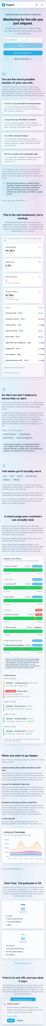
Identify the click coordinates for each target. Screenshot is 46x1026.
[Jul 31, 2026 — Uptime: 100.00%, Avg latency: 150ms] (18, 618)
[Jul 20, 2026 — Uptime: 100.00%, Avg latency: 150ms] (9, 618)
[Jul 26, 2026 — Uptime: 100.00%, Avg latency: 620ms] (14, 570)
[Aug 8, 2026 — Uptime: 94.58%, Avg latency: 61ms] (25, 649)
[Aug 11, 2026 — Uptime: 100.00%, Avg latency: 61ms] (28, 649)
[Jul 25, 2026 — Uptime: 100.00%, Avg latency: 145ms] (13, 631)
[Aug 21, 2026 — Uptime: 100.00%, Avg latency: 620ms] (36, 570)
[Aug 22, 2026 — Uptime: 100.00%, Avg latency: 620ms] (37, 570)
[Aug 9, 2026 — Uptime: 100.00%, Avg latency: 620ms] (26, 570)
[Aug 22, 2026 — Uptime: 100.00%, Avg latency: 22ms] (37, 600)
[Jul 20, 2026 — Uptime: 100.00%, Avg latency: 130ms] (9, 587)
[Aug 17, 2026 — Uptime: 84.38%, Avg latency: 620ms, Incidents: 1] (33, 570)
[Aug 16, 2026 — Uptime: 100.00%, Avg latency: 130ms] (32, 587)
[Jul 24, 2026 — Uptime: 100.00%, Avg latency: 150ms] (12, 618)
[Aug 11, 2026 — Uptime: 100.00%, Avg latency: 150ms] (28, 618)
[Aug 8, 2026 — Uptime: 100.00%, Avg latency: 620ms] (25, 570)
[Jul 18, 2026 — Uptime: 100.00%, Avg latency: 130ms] (7, 587)
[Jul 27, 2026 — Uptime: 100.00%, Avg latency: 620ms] (15, 570)
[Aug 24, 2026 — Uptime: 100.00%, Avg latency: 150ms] (39, 618)
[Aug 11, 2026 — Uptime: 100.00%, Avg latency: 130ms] (28, 587)
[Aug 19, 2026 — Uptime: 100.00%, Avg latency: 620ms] (35, 570)
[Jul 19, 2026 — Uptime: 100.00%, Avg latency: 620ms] (8, 570)
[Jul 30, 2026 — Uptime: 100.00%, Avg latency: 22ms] (17, 600)
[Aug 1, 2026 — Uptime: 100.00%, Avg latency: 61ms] (19, 649)
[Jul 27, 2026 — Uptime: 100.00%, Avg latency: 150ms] (15, 618)
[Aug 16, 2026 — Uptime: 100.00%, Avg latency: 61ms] (32, 649)
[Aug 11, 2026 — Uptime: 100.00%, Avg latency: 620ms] (28, 570)
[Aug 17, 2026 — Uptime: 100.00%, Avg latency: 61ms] (33, 649)
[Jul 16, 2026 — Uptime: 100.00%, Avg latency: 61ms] (5, 649)
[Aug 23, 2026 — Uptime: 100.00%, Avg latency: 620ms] (38, 570)
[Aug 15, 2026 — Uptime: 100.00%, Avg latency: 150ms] (31, 618)
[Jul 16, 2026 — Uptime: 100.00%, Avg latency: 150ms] (5, 618)
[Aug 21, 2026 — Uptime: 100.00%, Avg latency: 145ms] (36, 631)
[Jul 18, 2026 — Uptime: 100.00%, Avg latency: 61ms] (7, 649)
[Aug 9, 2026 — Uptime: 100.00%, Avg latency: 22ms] (26, 600)
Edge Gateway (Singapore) (15, 343)
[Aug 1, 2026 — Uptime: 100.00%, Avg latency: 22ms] (19, 600)
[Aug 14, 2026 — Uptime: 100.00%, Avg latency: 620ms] (30, 570)
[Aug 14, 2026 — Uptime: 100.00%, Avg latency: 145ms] (30, 631)
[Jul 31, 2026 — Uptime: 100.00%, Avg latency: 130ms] (18, 587)
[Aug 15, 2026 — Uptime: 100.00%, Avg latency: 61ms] (31, 649)
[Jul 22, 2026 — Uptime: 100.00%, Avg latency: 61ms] (10, 649)
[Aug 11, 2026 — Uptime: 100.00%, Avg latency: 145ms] (28, 631)
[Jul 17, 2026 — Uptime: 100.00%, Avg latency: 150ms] (6, 618)
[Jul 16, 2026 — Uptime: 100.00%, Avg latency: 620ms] (5, 570)
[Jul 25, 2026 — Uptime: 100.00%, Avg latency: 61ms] (13, 649)
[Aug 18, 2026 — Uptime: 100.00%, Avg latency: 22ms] (34, 600)
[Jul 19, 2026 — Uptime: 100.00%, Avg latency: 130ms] (8, 587)
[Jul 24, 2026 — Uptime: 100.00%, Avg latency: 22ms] (12, 600)
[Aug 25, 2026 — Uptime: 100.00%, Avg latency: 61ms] (40, 649)
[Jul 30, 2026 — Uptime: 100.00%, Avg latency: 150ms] (17, 618)
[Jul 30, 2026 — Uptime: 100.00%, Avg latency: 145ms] (17, 631)
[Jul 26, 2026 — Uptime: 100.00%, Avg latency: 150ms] (14, 618)
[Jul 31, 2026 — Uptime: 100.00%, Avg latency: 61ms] (18, 649)
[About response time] (17, 291)
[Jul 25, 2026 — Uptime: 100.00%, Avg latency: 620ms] (13, 570)
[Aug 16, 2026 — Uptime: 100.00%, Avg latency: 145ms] (32, 631)
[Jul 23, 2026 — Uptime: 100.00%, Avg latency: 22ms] (11, 600)
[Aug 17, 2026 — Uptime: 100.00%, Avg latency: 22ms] (33, 600)
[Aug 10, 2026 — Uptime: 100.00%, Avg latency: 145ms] (27, 631)
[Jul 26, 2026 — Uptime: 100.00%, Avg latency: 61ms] (14, 649)
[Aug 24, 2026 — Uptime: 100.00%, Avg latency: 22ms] (39, 600)
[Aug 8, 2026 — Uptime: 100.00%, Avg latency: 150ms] (25, 618)
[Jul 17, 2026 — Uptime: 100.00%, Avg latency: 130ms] (6, 587)
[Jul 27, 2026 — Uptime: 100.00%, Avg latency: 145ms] (15, 631)
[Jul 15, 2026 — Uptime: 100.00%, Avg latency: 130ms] (4, 587)
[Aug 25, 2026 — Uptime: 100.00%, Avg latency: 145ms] (40, 631)
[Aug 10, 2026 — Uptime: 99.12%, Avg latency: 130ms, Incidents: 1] (27, 587)
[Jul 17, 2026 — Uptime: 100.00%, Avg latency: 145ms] (6, 631)
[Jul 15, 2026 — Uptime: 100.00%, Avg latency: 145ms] (4, 631)
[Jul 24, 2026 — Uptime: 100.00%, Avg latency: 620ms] (12, 570)
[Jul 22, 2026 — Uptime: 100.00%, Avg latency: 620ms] (10, 570)
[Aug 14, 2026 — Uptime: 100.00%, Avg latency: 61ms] (30, 649)
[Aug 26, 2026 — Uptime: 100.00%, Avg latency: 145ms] (41, 631)
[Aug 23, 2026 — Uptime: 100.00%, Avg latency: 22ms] (38, 600)
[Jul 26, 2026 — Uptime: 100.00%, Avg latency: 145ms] (14, 631)
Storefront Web (11, 331)
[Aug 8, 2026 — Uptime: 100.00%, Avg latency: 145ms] (25, 631)
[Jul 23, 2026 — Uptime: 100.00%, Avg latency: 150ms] (11, 618)
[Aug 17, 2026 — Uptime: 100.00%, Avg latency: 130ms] (33, 587)
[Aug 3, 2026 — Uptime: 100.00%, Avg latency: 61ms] (21, 649)
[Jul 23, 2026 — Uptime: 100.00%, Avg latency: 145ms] (11, 631)
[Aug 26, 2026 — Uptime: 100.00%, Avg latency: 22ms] (41, 600)
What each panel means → (12, 373)
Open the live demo (21, 59)
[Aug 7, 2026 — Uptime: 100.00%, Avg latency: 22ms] (24, 600)
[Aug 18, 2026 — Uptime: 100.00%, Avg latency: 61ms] (34, 649)
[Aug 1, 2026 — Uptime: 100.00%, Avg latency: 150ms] (19, 618)
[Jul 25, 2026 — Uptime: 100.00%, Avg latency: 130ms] (13, 587)
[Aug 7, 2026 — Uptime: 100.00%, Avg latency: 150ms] (24, 618)
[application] (23, 849)
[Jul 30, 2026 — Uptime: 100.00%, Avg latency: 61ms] (17, 649)
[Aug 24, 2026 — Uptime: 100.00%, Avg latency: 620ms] (39, 570)
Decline (20, 1020)
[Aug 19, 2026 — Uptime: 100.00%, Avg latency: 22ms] (35, 600)
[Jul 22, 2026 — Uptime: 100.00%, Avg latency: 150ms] (10, 618)
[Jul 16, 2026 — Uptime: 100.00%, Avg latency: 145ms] (5, 631)
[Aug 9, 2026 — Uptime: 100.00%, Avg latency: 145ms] (26, 631)
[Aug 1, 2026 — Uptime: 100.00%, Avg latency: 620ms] (19, 570)
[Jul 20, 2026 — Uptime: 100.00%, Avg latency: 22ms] (9, 600)
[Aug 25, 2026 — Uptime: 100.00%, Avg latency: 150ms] (40, 618)
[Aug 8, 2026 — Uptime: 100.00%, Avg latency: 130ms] (25, 587)
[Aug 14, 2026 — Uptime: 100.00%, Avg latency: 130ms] (30, 587)
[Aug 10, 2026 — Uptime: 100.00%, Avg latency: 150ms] (27, 618)
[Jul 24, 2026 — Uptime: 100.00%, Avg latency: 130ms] (12, 587)
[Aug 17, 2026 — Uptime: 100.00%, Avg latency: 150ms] (33, 618)
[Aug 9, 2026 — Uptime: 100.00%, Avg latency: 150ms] (26, 618)
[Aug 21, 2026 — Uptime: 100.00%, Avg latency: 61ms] (36, 649)
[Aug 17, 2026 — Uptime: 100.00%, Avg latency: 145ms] (33, 631)
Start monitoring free (22, 53)
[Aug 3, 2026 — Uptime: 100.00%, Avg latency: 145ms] (21, 631)
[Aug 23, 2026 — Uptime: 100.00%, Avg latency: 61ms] (38, 649)
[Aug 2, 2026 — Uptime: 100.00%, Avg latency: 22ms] (20, 600)
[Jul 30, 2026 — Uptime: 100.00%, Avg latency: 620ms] (17, 570)
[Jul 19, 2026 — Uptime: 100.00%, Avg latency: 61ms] (8, 649)
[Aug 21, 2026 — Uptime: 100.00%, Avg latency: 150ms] (36, 618)
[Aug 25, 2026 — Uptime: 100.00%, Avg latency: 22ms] (40, 600)
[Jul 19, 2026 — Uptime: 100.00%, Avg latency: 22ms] (8, 600)
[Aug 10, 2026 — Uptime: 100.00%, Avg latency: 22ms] (27, 600)
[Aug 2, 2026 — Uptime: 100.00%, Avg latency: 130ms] (20, 587)
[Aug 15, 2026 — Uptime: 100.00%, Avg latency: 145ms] (31, 631)
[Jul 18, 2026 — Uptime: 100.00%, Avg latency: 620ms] (7, 570)
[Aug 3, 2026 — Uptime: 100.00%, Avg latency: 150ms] (21, 618)
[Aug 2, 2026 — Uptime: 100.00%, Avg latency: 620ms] (20, 570)
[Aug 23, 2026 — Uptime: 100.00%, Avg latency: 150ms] (38, 618)
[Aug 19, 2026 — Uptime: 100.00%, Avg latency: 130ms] (35, 587)
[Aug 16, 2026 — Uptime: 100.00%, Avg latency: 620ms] (32, 570)
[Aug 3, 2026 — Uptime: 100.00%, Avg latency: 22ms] (21, 600)
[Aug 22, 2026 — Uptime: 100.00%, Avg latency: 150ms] (37, 618)
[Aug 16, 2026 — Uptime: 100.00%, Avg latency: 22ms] (32, 600)
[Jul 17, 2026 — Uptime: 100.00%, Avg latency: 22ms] (6, 600)
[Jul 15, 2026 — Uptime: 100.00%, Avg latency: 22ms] (4, 600)
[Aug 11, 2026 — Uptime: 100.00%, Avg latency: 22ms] (28, 600)
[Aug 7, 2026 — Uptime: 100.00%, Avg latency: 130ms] (24, 587)
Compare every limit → (23, 963)
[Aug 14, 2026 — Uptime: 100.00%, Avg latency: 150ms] (30, 618)
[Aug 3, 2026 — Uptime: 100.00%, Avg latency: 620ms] (21, 570)
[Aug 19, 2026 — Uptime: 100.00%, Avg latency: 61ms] (35, 649)
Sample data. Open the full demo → (15, 367)
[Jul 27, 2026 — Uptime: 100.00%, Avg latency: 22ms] (15, 600)
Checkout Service (12, 319)
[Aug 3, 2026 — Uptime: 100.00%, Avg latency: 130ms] (21, 587)
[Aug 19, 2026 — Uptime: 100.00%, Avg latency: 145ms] (35, 631)
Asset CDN (9, 337)
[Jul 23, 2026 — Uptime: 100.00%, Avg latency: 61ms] (11, 649)
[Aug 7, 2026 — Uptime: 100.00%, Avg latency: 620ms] (24, 570)
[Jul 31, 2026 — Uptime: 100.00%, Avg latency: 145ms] (18, 631)
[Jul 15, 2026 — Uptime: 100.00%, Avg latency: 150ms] (4, 618)
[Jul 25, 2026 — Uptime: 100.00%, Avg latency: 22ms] (13, 600)
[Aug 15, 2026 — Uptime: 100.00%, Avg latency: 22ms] (31, 600)
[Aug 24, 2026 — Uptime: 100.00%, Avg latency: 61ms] (39, 649)
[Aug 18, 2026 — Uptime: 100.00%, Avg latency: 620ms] (34, 570)
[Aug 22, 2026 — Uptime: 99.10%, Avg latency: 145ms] (37, 631)
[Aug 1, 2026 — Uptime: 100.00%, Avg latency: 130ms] (19, 587)
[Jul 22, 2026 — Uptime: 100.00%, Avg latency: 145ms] (10, 631)
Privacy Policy (12, 1016)
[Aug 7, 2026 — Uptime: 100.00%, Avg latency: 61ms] (24, 649)
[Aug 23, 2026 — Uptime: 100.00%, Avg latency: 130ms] (38, 587)
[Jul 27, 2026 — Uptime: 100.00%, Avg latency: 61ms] (15, 649)
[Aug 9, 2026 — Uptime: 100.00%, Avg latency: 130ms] (26, 587)
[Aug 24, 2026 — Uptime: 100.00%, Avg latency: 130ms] (39, 587)
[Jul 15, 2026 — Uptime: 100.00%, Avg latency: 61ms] (4, 649)
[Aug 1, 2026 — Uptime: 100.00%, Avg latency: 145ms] (19, 631)
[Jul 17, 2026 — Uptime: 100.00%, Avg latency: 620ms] (6, 570)
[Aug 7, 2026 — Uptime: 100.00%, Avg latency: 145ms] (24, 631)
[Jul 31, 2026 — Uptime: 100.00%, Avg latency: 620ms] (18, 570)
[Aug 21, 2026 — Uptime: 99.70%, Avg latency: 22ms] (36, 600)
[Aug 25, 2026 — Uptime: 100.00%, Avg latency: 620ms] (40, 570)
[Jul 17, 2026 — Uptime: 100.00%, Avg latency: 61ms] (6, 649)
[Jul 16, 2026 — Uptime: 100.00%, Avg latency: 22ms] (5, 600)
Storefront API (10, 313)
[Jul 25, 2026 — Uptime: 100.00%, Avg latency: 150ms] (13, 618)
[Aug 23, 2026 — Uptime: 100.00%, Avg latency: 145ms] (38, 631)
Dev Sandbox (10, 354)
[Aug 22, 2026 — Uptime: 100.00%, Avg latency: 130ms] (37, 587)
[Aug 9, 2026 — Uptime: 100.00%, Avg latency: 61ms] (26, 649)
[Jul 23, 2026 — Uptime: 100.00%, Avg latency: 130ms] (11, 587)
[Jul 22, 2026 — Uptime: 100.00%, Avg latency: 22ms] (10, 600)
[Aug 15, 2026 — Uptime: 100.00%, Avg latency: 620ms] (31, 570)
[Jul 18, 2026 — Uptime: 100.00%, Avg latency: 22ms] (7, 600)
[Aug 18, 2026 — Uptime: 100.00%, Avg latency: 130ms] (34, 587)
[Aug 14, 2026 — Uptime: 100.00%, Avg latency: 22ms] (30, 600)
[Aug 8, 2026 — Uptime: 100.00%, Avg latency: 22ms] (25, 600)
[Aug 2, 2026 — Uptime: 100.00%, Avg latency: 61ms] (20, 649)
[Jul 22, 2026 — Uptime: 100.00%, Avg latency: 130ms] (10, 587)
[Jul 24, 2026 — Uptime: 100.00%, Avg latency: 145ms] (12, 631)
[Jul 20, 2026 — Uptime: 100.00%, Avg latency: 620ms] (9, 570)
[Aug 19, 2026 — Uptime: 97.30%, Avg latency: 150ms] (35, 618)
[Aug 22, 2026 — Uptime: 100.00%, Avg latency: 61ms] (37, 649)
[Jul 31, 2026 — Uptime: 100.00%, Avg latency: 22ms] (18, 600)
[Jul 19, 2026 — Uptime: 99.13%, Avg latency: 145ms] (8, 631)
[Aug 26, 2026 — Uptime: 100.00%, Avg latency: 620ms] (41, 570)
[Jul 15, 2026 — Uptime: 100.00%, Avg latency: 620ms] (4, 570)
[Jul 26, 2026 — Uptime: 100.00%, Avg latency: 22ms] (14, 600)
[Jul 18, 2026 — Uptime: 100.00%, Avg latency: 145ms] (7, 631)
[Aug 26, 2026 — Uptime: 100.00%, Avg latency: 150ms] (41, 618)
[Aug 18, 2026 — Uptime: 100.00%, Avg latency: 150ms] (34, 618)
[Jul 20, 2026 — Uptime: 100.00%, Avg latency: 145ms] (9, 631)
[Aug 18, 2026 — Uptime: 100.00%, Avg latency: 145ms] (34, 631)
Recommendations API (13, 360)
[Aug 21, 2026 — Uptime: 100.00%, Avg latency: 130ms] (36, 587)
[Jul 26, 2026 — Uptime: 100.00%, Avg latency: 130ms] (14, 587)
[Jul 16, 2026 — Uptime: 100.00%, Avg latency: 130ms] (5, 587)
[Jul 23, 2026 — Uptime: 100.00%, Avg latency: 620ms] (11, 570)
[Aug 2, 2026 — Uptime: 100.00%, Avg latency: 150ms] (20, 618)
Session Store (10, 325)
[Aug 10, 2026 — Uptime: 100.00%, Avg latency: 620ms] (27, 570)
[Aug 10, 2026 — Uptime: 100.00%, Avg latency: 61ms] (27, 649)
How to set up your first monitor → (14, 200)
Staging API (9, 348)
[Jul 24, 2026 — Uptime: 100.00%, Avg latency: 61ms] (12, 649)
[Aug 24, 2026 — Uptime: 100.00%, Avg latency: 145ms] (39, 631)
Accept (11, 1020)
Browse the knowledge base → (13, 869)
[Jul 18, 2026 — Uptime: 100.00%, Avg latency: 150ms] (7, 618)
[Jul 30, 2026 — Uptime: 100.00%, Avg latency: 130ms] (17, 587)
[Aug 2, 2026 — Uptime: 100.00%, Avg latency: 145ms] (20, 631)
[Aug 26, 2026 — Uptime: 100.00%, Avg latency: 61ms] (41, 649)
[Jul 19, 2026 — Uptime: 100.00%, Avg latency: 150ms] (8, 618)
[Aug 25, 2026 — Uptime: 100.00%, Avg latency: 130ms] (40, 587)
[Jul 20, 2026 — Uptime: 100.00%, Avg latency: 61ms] (9, 649)
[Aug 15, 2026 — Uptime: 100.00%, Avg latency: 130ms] (31, 587)
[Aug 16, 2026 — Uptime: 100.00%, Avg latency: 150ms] (32, 618)
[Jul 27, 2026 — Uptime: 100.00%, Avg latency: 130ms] (15, 587)
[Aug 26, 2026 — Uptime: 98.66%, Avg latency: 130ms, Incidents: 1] (41, 587)
